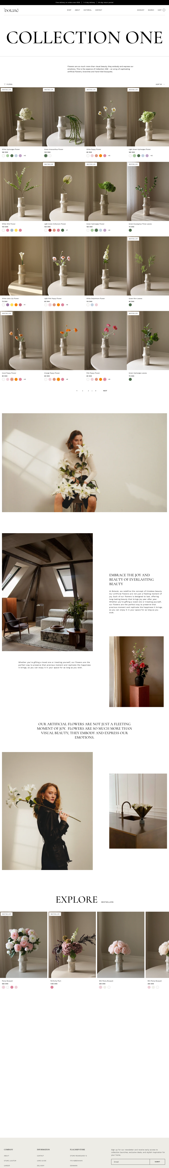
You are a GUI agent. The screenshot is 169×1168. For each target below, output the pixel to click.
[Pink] (51, 987)
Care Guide (41, 1161)
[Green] (130, 230)
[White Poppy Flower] (105, 116)
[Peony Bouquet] (23, 945)
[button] (69, 10)
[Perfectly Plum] (72, 945)
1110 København (76, 1161)
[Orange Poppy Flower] (63, 340)
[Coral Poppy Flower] (21, 340)
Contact (40, 1156)
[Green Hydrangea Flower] (105, 191)
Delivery (40, 1166)
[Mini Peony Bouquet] (120, 945)
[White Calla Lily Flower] (21, 266)
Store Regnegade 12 (78, 1156)
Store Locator (10, 1161)
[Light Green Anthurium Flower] (63, 191)
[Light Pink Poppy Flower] (63, 266)
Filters (9, 84)
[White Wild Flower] (21, 191)
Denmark (73, 1166)
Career (7, 1166)
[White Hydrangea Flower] (21, 116)
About (6, 1156)
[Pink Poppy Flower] (105, 340)
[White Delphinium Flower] (105, 266)
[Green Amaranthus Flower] (63, 116)
